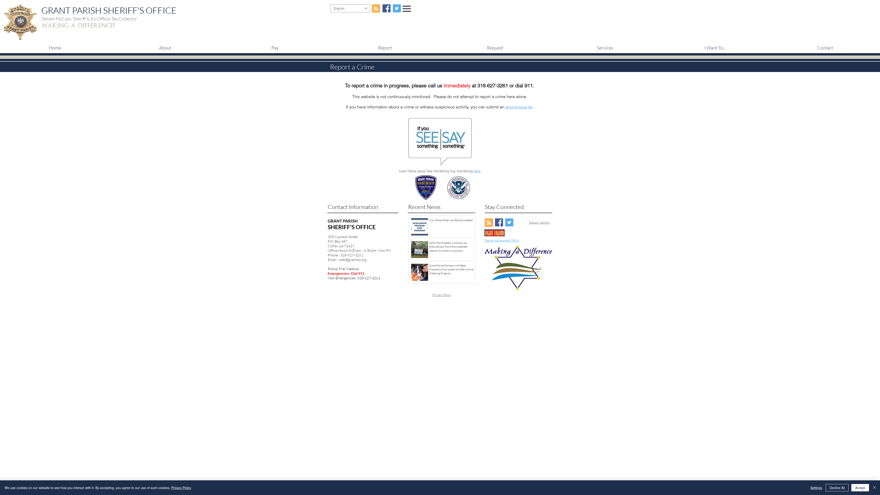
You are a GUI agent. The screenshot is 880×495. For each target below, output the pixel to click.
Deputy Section (539, 222)
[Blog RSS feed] (376, 8)
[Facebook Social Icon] (386, 8)
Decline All (837, 487)
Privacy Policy (441, 295)
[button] (275, 48)
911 (529, 85)
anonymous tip (519, 107)
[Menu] (407, 8)
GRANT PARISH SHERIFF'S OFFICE (108, 10)
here (477, 171)
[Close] (874, 487)
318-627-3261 (492, 85)
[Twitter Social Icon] (397, 8)
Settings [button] (816, 487)
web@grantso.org (352, 259)
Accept (860, 487)
